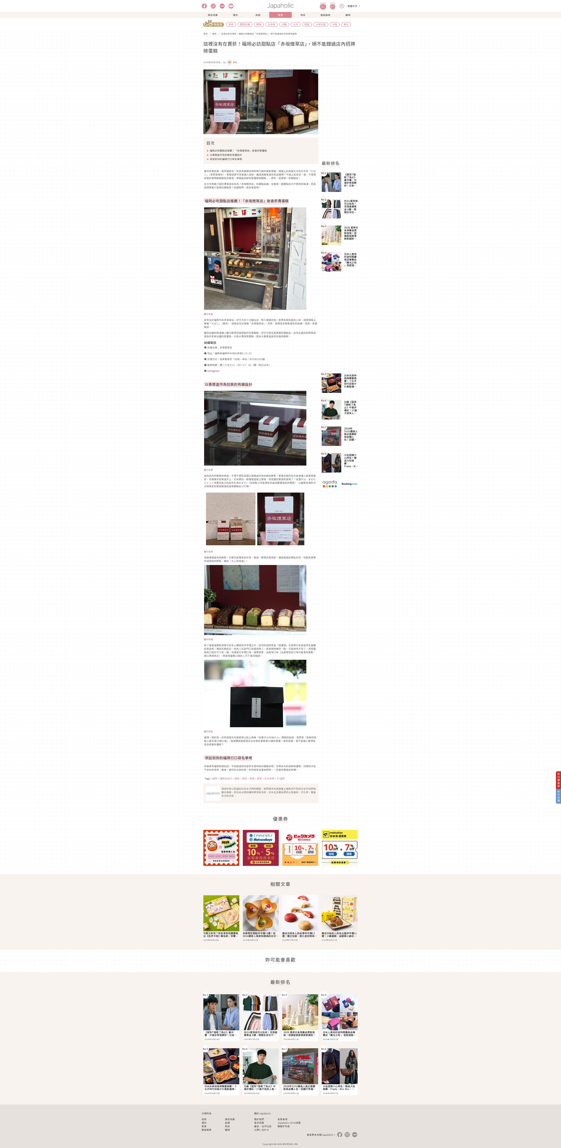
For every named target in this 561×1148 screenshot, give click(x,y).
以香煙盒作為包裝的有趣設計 (226, 154)
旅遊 (258, 15)
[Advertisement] (341, 113)
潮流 (235, 15)
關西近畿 (245, 24)
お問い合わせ (261, 1129)
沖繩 (284, 24)
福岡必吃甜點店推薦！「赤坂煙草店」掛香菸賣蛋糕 (238, 150)
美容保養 (213, 15)
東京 (231, 24)
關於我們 (259, 1119)
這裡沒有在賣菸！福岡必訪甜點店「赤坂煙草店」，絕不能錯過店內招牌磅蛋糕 (259, 33)
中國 (334, 24)
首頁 (205, 33)
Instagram (213, 371)
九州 (295, 24)
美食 (280, 15)
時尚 (303, 15)
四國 (306, 24)
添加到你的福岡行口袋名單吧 (226, 159)
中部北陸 (321, 24)
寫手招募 (259, 1122)
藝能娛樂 (325, 15)
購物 (348, 15)
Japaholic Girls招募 (289, 1122)
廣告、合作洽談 (263, 1126)
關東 (258, 24)
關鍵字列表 (284, 1126)
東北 (346, 24)
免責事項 (283, 1119)
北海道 (271, 24)
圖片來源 (208, 314)
